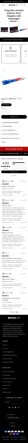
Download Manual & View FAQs (10, 138)
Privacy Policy (7, 375)
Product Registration (8, 352)
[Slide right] (17, 96)
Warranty (5, 348)
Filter (15, 175)
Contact (5, 345)
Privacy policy (6, 439)
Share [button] (4, 142)
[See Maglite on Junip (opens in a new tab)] (17, 312)
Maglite (7, 437)
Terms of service (14, 439)
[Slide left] (10, 96)
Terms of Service (7, 382)
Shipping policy (23, 439)
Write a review (14, 171)
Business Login (7, 392)
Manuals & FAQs (7, 358)
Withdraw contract (8, 362)
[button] (3, 5)
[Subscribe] (22, 402)
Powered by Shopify (13, 437)
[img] (12, 181)
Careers (5, 388)
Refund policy (23, 437)
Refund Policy (6, 385)
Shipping (3, 99)
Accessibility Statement (9, 378)
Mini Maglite (6, 104)
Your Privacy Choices (8, 371)
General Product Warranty (10, 355)
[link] (14, 21)
